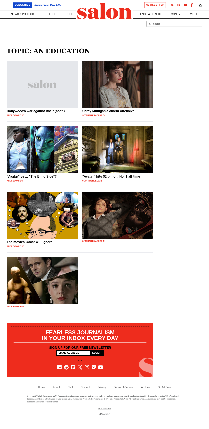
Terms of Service (123, 387)
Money (175, 14)
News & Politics (22, 14)
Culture (50, 14)
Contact (85, 387)
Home (41, 387)
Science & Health (148, 14)
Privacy (101, 387)
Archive (145, 387)
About (56, 387)
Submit (97, 352)
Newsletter (155, 5)
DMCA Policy (104, 414)
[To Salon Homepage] (104, 11)
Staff (70, 387)
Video (194, 14)
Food (69, 14)
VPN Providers (104, 409)
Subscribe (22, 5)
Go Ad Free (164, 387)
